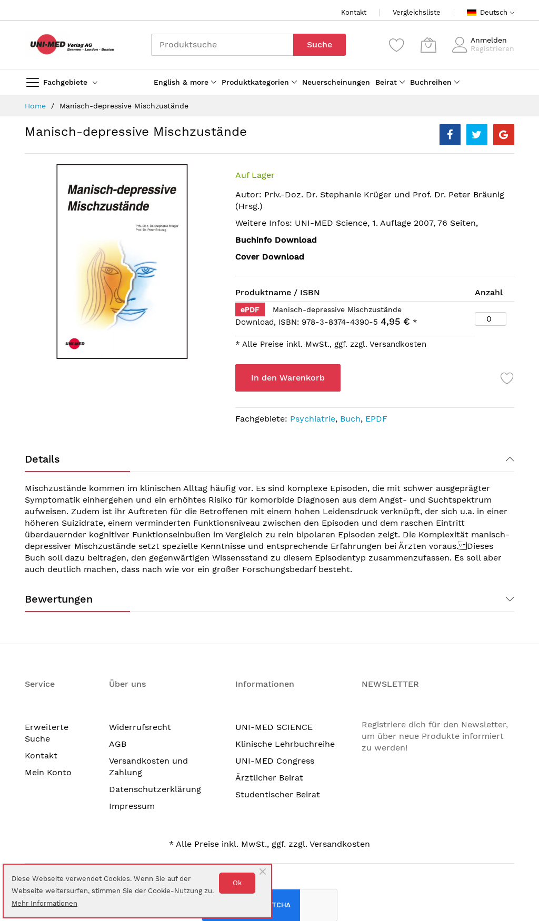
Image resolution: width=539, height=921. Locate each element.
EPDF (376, 419)
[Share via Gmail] (503, 134)
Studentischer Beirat (277, 794)
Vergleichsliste (417, 12)
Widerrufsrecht (140, 727)
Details (42, 459)
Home (35, 106)
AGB (117, 744)
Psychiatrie (312, 419)
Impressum (132, 806)
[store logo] (69, 44)
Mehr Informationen (44, 903)
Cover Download (269, 257)
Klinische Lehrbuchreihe (285, 744)
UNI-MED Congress (274, 761)
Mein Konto (48, 772)
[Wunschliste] (397, 45)
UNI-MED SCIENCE (274, 727)
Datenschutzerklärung (155, 789)
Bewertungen (59, 599)
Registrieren (492, 48)
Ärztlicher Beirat (269, 778)
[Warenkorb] (428, 45)
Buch (350, 419)
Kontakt (353, 12)
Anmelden (489, 40)
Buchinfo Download (276, 240)
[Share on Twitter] (476, 134)
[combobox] (222, 45)
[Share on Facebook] (450, 134)
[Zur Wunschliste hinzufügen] (507, 378)
